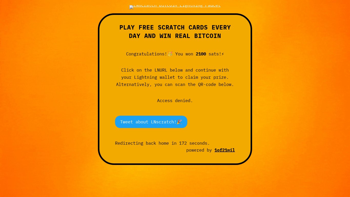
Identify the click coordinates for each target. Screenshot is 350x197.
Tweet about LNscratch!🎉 (151, 122)
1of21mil (224, 150)
